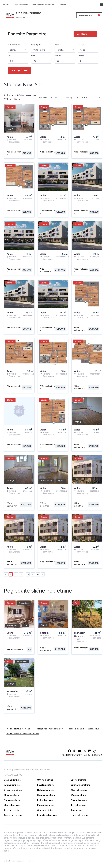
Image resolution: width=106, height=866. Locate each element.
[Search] (99, 15)
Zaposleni (63, 4)
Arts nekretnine (12, 810)
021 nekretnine (78, 780)
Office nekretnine (13, 790)
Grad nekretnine (12, 780)
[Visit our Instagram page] (74, 751)
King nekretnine (45, 805)
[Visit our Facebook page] (69, 751)
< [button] (6, 574)
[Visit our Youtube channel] (79, 751)
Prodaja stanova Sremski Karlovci (84, 728)
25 (33, 574)
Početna (6, 4)
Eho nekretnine (12, 795)
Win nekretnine (78, 795)
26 (38, 574)
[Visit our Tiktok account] (94, 751)
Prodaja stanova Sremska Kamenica (22, 733)
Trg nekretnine (78, 805)
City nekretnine (45, 780)
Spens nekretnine (46, 795)
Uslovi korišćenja (93, 755)
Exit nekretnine (45, 800)
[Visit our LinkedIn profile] (89, 751)
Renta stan (76, 810)
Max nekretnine (12, 805)
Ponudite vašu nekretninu (43, 4)
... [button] (24, 574)
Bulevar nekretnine (80, 785)
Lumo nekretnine (79, 815)
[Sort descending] (56, 97)
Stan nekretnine (12, 800)
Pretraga (16, 70)
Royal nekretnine (46, 785)
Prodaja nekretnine (47, 815)
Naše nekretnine (21, 4)
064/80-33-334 (22, 17)
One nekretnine (45, 810)
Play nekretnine (79, 800)
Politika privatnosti (72, 755)
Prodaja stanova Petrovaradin (49, 728)
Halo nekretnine (45, 790)
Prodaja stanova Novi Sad (18, 728)
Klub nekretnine (79, 790)
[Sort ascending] (51, 97)
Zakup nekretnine (13, 815)
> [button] (42, 574)
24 (27, 574)
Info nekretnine (12, 785)
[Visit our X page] (84, 751)
